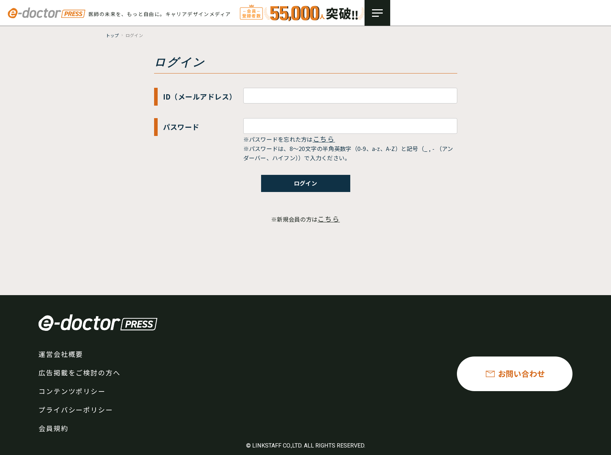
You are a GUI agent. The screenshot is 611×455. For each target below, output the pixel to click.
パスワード (181, 127)
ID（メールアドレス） (199, 96)
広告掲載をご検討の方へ (80, 372)
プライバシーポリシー (76, 409)
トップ (112, 35)
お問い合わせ (521, 373)
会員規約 (53, 428)
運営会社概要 (61, 354)
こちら (324, 138)
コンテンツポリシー (72, 391)
